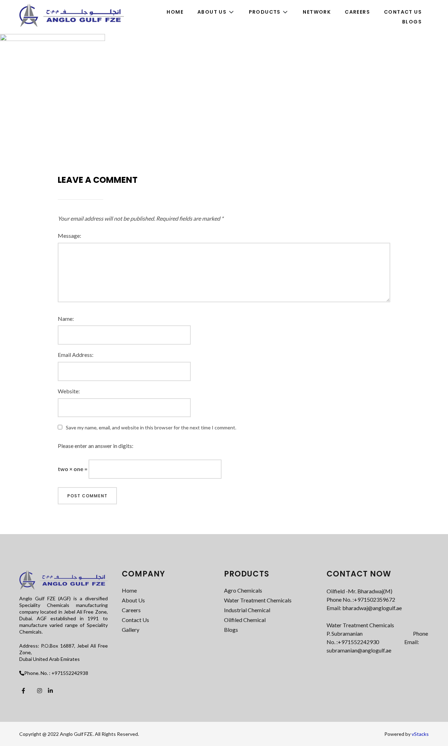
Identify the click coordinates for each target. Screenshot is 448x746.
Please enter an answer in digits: (95, 445)
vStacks (420, 734)
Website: (69, 391)
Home (129, 590)
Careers (131, 610)
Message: (69, 235)
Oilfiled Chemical (245, 619)
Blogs (231, 629)
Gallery (130, 629)
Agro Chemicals (243, 590)
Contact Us (135, 619)
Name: (66, 318)
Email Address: (75, 354)
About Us (133, 600)
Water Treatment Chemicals (258, 600)
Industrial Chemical (247, 610)
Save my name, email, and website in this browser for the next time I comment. (151, 427)
